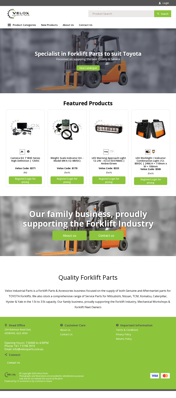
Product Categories (24, 25)
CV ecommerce (24, 381)
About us (69, 235)
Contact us (106, 235)
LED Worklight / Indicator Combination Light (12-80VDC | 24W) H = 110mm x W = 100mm (151, 162)
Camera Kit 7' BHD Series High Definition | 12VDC (25, 159)
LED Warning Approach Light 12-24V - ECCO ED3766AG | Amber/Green (109, 161)
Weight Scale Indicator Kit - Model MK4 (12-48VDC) (67, 159)
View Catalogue (88, 68)
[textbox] (121, 13)
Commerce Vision (43, 381)
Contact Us (13, 362)
